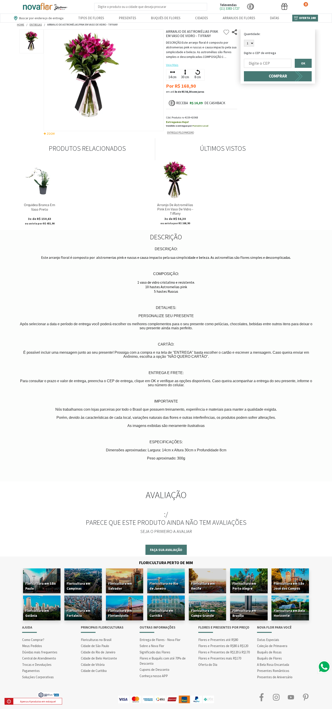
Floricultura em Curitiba (161, 613)
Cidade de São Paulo (95, 646)
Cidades (201, 18)
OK (303, 63)
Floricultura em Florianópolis (120, 613)
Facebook (261, 697)
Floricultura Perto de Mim (166, 562)
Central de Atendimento (39, 658)
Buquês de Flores (165, 18)
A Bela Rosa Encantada (273, 664)
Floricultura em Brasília (244, 613)
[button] (250, 6)
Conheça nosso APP (154, 676)
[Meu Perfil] (267, 6)
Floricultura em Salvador (120, 586)
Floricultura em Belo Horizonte (289, 613)
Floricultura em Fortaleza (78, 613)
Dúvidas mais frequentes (39, 652)
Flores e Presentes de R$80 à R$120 (223, 646)
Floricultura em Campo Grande (203, 613)
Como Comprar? (33, 640)
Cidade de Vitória (93, 664)
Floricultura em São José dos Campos (289, 586)
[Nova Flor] (44, 7)
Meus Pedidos (32, 646)
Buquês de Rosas (269, 652)
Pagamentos (31, 671)
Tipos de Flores (91, 18)
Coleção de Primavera (272, 646)
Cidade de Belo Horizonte (99, 658)
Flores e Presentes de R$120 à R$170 (224, 652)
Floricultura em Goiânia (37, 613)
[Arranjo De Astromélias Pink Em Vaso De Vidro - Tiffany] (175, 180)
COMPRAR (278, 76)
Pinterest (305, 697)
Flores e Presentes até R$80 (218, 640)
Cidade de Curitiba (94, 671)
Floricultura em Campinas (78, 586)
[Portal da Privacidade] (48, 694)
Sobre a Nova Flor (152, 646)
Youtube (290, 697)
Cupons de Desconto (154, 669)
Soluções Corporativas (38, 677)
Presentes (127, 18)
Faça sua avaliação (166, 550)
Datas (274, 18)
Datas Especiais (268, 640)
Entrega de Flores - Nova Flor (160, 640)
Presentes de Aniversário (274, 677)
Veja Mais (172, 65)
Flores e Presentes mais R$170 (219, 658)
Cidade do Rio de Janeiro (98, 652)
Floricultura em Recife (203, 586)
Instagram (276, 697)
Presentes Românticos (273, 671)
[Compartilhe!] (234, 32)
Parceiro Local (200, 125)
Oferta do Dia (207, 664)
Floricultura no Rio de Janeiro (164, 586)
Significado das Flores (155, 652)
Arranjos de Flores (239, 18)
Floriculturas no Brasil (96, 640)
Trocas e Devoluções (36, 664)
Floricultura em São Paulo (40, 586)
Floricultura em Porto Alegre (244, 586)
